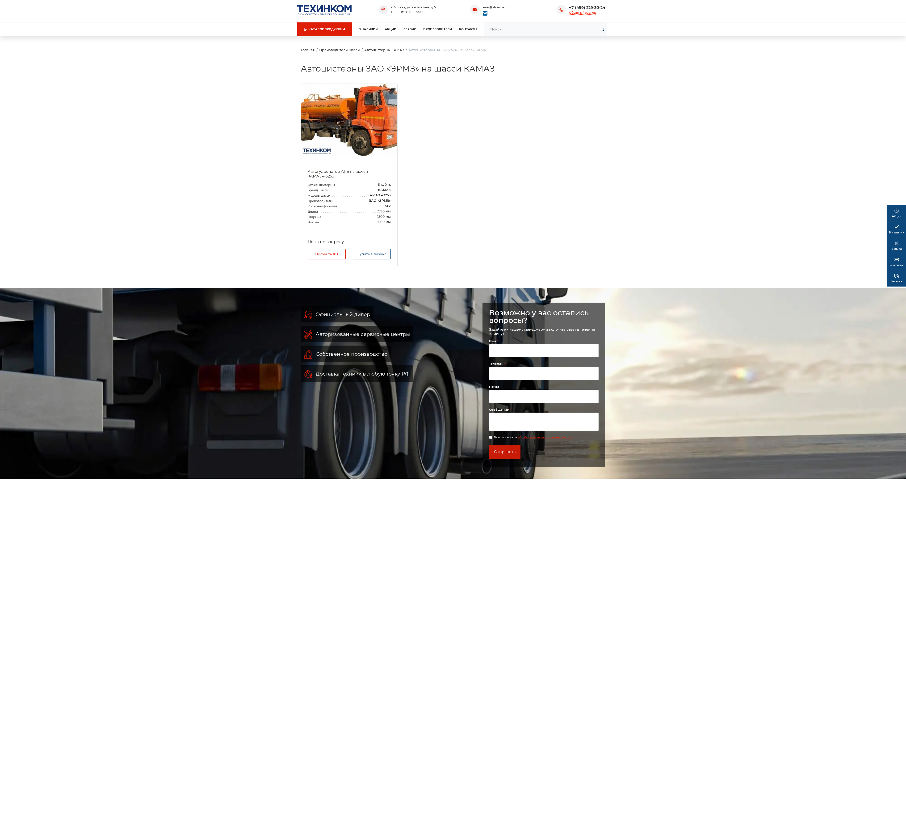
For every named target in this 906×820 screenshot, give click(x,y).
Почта (494, 386)
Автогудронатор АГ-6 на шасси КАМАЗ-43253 (338, 174)
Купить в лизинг (371, 254)
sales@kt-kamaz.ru (496, 7)
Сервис (409, 29)
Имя (493, 341)
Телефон (496, 363)
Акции (390, 29)
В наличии (368, 29)
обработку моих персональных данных (545, 437)
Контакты (468, 29)
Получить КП (326, 254)
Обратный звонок (582, 12)
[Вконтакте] (485, 13)
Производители (437, 29)
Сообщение (499, 409)
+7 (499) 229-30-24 (587, 7)
